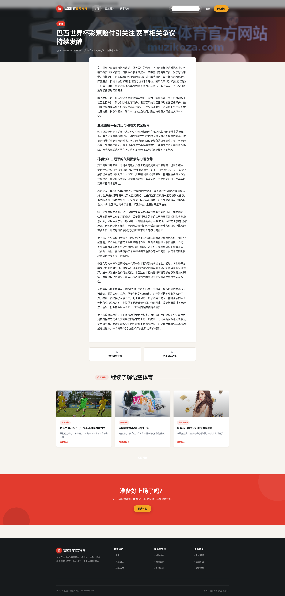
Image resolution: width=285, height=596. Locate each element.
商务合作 (160, 561)
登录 (208, 8)
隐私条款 (200, 568)
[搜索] (198, 8)
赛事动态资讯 (169, 354)
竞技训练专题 (115, 354)
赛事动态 (124, 8)
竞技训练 (109, 8)
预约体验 (221, 8)
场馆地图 (200, 555)
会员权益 (200, 561)
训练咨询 (160, 555)
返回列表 (142, 457)
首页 (96, 8)
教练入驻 (160, 568)
